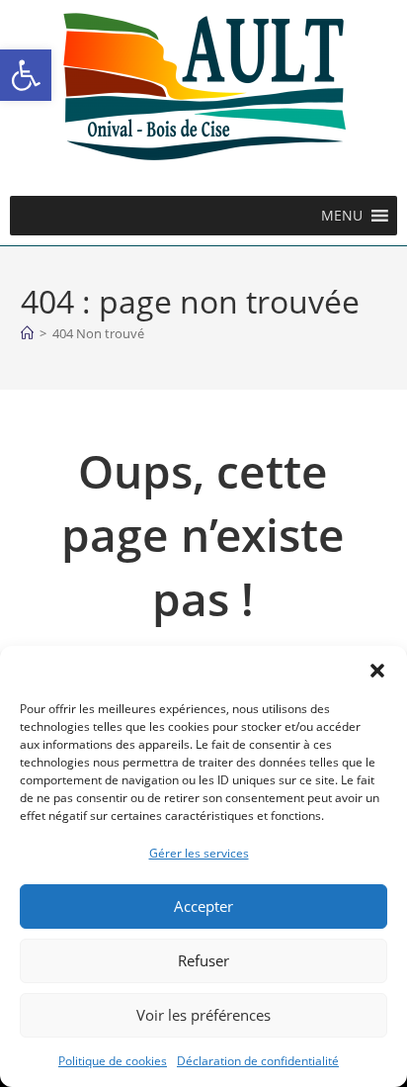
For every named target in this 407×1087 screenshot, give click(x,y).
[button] (25, 75)
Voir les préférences (203, 1015)
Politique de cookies (112, 1060)
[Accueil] (27, 333)
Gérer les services (199, 853)
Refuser (203, 960)
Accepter (203, 906)
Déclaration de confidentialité (258, 1060)
